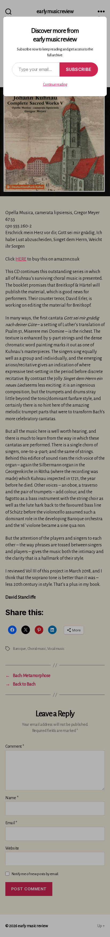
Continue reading (55, 84)
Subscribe (79, 69)
